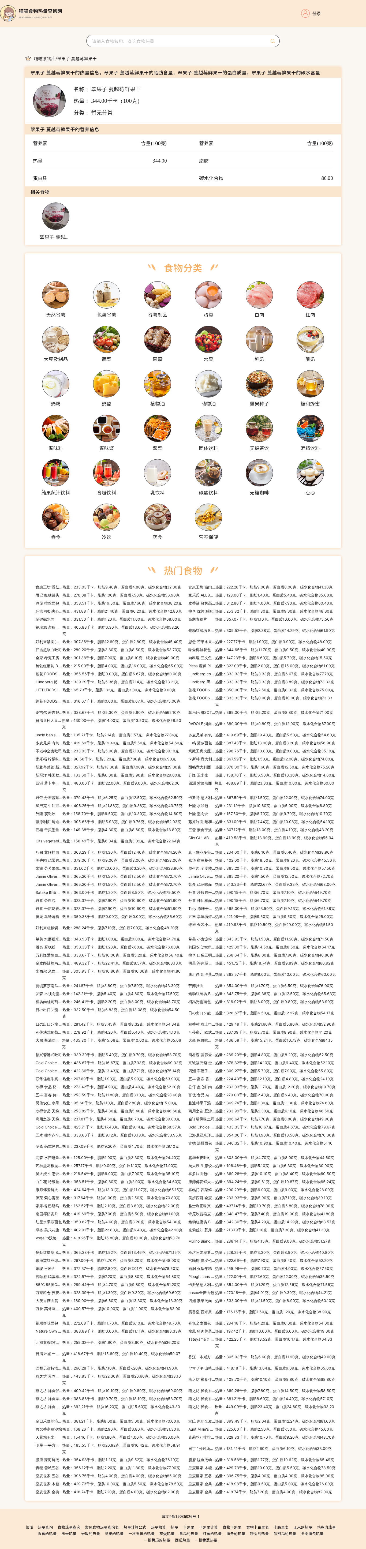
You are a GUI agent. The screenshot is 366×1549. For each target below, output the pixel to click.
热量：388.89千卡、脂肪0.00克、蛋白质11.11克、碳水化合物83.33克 (108, 1331)
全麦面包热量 (312, 1533)
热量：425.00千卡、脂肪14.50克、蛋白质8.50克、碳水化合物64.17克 (261, 947)
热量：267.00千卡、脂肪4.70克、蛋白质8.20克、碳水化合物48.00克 (108, 1260)
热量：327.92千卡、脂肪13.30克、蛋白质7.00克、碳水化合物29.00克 (108, 767)
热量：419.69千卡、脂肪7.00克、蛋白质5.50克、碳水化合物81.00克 (108, 1214)
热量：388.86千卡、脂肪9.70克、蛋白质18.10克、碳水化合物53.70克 (109, 1398)
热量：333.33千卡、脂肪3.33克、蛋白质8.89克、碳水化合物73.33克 (261, 682)
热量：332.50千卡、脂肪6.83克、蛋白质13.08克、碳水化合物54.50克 (108, 1012)
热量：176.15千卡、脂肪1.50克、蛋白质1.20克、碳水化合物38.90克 (259, 1312)
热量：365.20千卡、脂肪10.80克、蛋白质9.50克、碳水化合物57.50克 (261, 868)
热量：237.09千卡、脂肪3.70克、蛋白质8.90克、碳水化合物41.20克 (260, 1032)
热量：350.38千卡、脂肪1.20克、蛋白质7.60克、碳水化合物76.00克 (108, 947)
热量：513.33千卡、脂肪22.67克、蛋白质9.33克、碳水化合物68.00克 (261, 884)
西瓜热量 (182, 1540)
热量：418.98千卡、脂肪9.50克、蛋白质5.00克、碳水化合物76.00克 (261, 1484)
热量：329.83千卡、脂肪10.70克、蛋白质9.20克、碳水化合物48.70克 (261, 1437)
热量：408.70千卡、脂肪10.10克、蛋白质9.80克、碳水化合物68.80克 (261, 1379)
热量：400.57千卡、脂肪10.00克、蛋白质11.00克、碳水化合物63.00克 (108, 1311)
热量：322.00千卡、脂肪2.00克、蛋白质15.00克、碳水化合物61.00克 (261, 665)
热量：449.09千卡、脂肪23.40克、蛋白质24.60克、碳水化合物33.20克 (261, 1409)
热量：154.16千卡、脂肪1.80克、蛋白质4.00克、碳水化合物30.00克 (108, 1437)
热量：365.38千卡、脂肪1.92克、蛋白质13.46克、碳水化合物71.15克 (108, 1252)
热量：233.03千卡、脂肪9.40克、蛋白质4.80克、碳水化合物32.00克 (108, 587)
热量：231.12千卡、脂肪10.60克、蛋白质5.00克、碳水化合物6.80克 (260, 805)
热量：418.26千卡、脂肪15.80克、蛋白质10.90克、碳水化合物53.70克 (108, 1241)
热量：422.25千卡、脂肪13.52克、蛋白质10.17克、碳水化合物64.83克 (260, 1342)
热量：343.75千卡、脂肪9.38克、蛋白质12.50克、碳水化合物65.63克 (262, 993)
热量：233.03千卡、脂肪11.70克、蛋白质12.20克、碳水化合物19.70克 (261, 1087)
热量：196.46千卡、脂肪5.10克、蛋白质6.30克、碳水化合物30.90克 (260, 1165)
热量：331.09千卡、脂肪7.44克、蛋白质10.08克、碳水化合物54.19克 (261, 821)
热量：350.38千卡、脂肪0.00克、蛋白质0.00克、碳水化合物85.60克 (109, 916)
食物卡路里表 (257, 1527)
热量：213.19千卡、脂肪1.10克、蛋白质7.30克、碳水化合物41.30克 (259, 1230)
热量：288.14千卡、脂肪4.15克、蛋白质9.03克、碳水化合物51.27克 (259, 1241)
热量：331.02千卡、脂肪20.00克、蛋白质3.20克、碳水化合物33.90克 (109, 868)
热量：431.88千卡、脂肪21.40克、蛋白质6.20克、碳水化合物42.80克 (109, 611)
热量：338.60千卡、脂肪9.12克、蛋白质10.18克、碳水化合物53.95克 (109, 1135)
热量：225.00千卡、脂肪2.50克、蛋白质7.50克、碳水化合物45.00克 (260, 1429)
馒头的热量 (259, 1533)
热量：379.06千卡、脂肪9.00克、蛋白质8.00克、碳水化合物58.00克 (108, 860)
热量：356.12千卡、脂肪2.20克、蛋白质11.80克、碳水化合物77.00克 (108, 1467)
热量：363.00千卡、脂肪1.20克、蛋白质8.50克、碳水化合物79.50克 (108, 892)
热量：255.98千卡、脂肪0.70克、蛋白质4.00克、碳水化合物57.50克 (260, 1268)
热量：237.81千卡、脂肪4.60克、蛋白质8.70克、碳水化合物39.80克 (108, 1119)
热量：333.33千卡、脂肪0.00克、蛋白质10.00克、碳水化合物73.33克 (260, 701)
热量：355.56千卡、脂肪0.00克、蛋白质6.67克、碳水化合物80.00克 (108, 674)
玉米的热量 (302, 1527)
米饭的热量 (90, 1533)
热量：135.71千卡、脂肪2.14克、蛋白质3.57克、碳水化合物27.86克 (107, 735)
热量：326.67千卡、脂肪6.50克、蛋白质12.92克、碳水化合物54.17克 (261, 1013)
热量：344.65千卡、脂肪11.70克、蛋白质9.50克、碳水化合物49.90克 (261, 649)
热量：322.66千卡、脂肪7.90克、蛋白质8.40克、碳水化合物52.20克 (260, 1260)
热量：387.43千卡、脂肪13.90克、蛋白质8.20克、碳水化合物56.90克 (261, 743)
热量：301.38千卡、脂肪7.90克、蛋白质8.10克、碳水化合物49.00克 (107, 657)
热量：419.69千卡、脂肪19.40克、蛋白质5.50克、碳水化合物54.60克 (262, 735)
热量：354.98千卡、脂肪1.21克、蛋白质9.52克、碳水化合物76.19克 (107, 1459)
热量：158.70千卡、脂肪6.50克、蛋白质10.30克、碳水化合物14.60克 (261, 775)
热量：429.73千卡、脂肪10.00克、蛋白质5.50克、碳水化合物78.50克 (261, 1467)
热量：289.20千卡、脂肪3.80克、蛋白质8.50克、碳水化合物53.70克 (108, 649)
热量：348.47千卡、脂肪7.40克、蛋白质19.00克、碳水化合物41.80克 (261, 1214)
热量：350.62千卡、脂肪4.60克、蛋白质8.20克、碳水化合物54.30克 (108, 1222)
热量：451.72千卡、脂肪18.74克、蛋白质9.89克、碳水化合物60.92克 (261, 963)
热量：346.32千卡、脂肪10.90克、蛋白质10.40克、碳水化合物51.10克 (260, 1146)
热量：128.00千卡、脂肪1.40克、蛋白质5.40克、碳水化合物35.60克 (260, 595)
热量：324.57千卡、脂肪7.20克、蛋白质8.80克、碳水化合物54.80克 (108, 1276)
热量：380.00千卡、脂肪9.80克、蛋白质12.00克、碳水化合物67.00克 (261, 723)
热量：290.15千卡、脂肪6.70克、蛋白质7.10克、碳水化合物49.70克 (259, 892)
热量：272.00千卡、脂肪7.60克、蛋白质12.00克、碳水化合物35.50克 (261, 1276)
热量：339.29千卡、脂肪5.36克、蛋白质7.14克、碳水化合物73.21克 (107, 682)
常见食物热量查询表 (102, 1527)
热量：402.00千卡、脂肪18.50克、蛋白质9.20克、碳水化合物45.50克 (262, 860)
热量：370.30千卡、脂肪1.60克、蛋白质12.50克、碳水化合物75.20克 (261, 767)
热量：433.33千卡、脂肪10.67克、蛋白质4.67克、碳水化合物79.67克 (261, 1127)
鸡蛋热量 (166, 1533)
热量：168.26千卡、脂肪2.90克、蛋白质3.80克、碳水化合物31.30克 (108, 1429)
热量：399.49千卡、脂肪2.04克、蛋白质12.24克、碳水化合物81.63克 (261, 1421)
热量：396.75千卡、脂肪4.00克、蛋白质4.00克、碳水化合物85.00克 (108, 1475)
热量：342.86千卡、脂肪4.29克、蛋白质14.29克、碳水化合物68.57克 (261, 1222)
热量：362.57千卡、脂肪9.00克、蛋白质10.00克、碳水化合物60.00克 (262, 974)
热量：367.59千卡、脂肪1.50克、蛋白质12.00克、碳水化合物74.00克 (261, 759)
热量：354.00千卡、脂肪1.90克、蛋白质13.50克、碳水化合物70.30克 (261, 1135)
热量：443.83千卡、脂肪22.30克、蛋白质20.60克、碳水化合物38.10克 (108, 1379)
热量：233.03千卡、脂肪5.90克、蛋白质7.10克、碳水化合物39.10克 (107, 751)
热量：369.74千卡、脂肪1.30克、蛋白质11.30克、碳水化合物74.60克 (261, 1103)
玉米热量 (68, 1533)
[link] (44, 58)
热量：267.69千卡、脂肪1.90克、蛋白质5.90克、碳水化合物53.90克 (108, 1079)
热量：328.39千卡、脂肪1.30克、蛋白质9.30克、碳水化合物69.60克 (108, 1292)
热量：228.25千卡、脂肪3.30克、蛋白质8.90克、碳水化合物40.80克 (261, 1252)
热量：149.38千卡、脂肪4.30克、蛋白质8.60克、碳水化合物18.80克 (108, 829)
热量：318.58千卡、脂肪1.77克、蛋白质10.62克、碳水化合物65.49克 (261, 1459)
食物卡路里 (232, 1527)
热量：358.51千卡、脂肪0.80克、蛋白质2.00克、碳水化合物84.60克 (108, 1181)
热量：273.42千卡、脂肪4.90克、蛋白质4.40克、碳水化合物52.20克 (108, 1087)
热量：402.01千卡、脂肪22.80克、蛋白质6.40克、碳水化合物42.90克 (109, 1230)
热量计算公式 (135, 1527)
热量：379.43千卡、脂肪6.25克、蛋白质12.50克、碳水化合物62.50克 (109, 797)
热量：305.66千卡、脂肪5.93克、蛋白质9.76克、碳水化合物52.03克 (108, 821)
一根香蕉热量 (206, 1540)
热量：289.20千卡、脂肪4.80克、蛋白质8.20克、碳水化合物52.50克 (260, 1054)
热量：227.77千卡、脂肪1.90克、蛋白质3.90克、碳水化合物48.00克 (260, 641)
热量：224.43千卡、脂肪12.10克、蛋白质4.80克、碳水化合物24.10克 (261, 1079)
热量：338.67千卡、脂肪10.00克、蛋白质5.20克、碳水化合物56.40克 (109, 955)
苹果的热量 (114, 1533)
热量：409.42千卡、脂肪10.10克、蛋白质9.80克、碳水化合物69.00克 (109, 1390)
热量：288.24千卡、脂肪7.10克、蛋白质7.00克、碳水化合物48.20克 (107, 927)
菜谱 (29, 1527)
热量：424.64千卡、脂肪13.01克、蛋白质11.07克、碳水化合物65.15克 (109, 1189)
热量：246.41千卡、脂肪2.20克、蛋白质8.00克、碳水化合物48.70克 (108, 1001)
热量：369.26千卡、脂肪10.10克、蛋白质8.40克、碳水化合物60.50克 (261, 1173)
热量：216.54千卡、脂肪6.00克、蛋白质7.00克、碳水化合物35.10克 (107, 1173)
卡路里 (188, 1527)
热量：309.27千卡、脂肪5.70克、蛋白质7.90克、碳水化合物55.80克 (260, 1070)
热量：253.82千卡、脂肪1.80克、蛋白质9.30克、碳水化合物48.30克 (260, 611)
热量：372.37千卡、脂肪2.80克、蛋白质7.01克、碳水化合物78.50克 (107, 1268)
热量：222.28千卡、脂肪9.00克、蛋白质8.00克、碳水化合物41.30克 (260, 587)
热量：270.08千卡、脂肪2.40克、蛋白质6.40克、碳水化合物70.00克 (260, 1095)
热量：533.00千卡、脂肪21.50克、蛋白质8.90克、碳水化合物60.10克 (261, 1300)
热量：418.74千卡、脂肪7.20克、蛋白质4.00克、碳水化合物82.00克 (107, 1492)
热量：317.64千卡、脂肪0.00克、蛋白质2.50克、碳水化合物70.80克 (108, 1197)
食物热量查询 (69, 1527)
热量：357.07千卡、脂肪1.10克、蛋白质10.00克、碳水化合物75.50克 (260, 619)
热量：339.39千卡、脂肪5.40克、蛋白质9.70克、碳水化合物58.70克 (108, 1054)
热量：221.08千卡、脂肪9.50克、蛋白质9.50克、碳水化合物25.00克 (260, 916)
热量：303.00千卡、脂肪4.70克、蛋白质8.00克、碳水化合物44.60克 (261, 1157)
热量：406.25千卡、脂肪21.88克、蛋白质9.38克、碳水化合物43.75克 (109, 805)
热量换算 (158, 1527)
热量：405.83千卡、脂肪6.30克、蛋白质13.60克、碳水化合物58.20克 (108, 630)
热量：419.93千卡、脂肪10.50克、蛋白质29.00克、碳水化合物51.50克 (260, 927)
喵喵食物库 (44, 58)
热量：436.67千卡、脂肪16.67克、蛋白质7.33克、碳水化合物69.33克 (109, 1062)
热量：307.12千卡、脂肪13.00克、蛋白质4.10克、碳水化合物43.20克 (260, 829)
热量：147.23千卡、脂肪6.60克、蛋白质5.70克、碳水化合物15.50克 (260, 657)
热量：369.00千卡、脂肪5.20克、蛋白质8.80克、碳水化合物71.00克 (260, 712)
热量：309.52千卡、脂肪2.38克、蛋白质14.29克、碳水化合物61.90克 (261, 630)
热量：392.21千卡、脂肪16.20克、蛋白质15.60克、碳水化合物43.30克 (108, 1409)
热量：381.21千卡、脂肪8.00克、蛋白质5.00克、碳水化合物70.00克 (108, 1421)
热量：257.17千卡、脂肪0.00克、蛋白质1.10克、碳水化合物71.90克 (106, 1165)
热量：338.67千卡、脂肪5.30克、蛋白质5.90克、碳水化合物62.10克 (108, 712)
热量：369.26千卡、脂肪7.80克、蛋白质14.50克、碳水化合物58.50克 (261, 1390)
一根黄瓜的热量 (157, 1540)
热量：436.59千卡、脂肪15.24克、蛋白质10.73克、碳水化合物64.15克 (260, 1043)
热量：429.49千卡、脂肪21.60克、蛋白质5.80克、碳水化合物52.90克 (261, 1024)
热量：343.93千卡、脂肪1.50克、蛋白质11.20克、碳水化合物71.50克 (260, 939)
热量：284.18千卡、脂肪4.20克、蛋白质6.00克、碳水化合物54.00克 (260, 1323)
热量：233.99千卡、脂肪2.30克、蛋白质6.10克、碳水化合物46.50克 (260, 1111)
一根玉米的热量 (141, 1533)
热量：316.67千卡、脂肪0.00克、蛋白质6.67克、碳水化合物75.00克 (108, 701)
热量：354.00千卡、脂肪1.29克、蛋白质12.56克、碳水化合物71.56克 (261, 1284)
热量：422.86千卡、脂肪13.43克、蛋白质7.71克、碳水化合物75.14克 (108, 1070)
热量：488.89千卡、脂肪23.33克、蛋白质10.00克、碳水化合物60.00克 (261, 786)
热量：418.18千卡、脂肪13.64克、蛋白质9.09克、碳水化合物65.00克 (261, 1368)
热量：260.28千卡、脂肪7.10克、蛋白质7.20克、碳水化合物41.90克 (107, 1368)
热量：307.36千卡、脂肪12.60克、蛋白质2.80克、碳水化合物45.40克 (109, 641)
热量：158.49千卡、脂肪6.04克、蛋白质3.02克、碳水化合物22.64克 (108, 841)
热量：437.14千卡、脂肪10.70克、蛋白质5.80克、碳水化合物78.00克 (261, 1205)
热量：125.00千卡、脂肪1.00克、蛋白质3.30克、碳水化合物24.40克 (108, 1157)
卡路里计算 (208, 1527)
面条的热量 (235, 1533)
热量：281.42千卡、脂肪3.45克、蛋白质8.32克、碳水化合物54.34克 (108, 1024)
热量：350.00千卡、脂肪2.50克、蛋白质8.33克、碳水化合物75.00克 (261, 690)
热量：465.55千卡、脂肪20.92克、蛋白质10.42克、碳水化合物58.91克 (108, 1448)
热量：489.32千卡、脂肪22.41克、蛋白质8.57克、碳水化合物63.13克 (109, 963)
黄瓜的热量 (188, 1533)
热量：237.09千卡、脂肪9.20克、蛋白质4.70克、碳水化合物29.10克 (107, 1146)
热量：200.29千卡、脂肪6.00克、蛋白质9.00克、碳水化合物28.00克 (261, 1189)
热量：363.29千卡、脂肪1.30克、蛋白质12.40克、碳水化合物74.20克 (108, 852)
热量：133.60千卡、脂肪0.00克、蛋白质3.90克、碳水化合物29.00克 (108, 775)
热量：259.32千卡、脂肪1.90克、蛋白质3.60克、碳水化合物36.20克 (108, 1342)
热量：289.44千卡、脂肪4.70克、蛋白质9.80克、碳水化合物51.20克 (108, 1284)
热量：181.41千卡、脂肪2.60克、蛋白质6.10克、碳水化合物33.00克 (259, 1448)
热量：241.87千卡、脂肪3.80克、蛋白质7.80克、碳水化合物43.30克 (108, 985)
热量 (174, 1527)
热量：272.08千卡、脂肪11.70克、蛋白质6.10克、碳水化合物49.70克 (108, 1323)
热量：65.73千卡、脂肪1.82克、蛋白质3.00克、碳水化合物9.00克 (105, 690)
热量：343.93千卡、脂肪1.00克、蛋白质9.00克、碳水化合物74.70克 (108, 939)
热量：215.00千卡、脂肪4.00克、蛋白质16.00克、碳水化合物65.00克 (109, 665)
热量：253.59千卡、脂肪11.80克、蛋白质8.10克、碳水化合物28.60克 (108, 1095)
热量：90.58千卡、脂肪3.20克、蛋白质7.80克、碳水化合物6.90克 (106, 759)
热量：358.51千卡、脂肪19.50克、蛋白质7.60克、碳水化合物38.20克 (109, 603)
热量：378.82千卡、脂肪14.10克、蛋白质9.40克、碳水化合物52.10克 (261, 1062)
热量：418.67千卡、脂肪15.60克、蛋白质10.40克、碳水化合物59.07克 (108, 1356)
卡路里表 (281, 1527)
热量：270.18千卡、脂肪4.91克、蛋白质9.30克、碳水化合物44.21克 (260, 1292)
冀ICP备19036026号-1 (181, 1516)
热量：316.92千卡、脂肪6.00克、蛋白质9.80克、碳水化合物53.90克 (261, 1001)
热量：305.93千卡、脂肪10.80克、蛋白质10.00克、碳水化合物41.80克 (108, 974)
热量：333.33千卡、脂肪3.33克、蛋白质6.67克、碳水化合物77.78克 (260, 674)
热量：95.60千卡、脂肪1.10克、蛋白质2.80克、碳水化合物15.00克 (106, 1103)
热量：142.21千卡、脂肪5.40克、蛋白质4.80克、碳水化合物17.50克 (107, 993)
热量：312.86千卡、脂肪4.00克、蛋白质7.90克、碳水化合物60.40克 (260, 603)
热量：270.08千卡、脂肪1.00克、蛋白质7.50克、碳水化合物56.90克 (108, 595)
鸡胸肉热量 (326, 1527)
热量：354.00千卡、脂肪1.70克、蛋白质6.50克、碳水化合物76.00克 (260, 985)
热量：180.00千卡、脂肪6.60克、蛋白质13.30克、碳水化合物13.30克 (109, 1300)
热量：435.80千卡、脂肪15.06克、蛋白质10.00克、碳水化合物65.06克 (108, 1043)
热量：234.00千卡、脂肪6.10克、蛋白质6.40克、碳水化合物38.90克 (260, 852)
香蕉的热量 (47, 1533)
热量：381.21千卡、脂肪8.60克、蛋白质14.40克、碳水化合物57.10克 (260, 1398)
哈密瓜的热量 (285, 1533)
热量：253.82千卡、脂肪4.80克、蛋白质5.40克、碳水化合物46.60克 (108, 1111)
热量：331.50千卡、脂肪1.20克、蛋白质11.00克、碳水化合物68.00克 (108, 619)
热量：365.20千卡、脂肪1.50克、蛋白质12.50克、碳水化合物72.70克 (108, 876)
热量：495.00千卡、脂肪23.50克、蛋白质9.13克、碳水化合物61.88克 (261, 908)
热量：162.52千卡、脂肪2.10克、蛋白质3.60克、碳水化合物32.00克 (107, 1205)
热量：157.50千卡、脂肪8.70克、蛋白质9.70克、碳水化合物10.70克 (260, 813)
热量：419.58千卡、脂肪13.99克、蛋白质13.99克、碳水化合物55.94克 (261, 840)
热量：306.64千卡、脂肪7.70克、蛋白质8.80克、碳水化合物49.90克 (260, 1119)
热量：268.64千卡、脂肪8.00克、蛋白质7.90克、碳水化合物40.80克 (260, 955)
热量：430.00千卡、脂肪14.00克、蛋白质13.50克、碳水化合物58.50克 (108, 723)
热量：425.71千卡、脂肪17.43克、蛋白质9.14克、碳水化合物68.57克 (108, 1127)
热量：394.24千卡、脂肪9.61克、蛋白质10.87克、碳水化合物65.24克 (261, 1181)
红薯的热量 (212, 1533)
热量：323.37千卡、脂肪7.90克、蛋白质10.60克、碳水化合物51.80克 (108, 900)
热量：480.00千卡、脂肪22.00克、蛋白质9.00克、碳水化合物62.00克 (108, 786)
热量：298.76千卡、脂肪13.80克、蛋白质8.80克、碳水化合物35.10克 (261, 751)
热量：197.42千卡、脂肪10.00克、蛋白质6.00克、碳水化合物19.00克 (261, 1331)
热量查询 (45, 1527)
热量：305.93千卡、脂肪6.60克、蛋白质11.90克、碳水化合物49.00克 (261, 1357)
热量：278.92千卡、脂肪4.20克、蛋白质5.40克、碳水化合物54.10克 (108, 1032)
